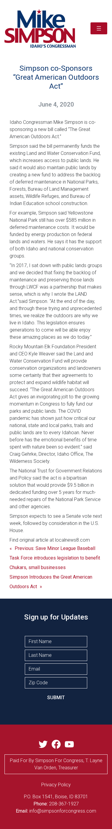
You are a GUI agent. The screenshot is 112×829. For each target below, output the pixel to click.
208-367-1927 (64, 804)
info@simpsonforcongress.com (62, 811)
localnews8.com (72, 540)
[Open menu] (99, 28)
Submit (56, 697)
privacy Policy (56, 785)
